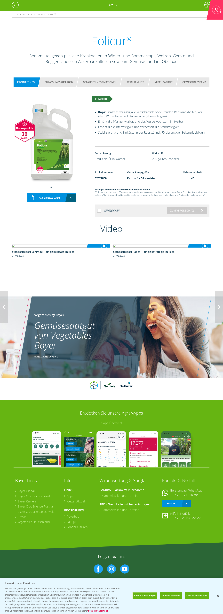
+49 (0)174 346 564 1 (187, 495)
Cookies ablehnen (171, 595)
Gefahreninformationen (100, 82)
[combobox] (51, 197)
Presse (22, 517)
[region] (111, 596)
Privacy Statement (98, 610)
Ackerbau (73, 516)
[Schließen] (217, 595)
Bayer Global (26, 491)
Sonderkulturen (77, 527)
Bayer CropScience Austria (35, 506)
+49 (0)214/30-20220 (186, 518)
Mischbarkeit (163, 82)
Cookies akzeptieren (196, 595)
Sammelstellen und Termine (120, 496)
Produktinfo (26, 82)
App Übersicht (112, 423)
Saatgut (72, 522)
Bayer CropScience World (35, 496)
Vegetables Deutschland (34, 522)
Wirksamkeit (135, 82)
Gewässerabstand (194, 82)
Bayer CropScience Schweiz (36, 512)
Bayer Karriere (27, 501)
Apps (70, 496)
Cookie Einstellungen (145, 595)
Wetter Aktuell (76, 501)
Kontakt (171, 503)
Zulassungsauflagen (59, 82)
